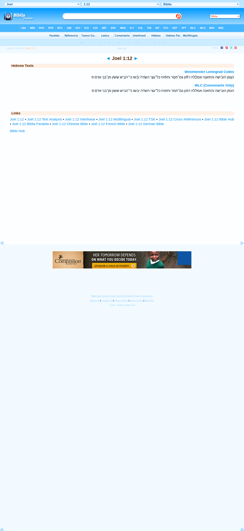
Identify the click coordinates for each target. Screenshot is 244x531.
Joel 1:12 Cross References (180, 119)
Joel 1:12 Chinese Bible (70, 124)
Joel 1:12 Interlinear (80, 119)
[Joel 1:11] (5, 252)
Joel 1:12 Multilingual (114, 119)
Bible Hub (17, 131)
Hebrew (19, 48)
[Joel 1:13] (239, 252)
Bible (10, 48)
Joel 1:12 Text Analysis (44, 119)
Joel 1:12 (17, 119)
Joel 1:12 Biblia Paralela (30, 124)
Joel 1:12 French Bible (108, 124)
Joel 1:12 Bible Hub (219, 119)
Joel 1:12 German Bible (146, 124)
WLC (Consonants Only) (214, 85)
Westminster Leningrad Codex (209, 72)
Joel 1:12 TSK (145, 119)
